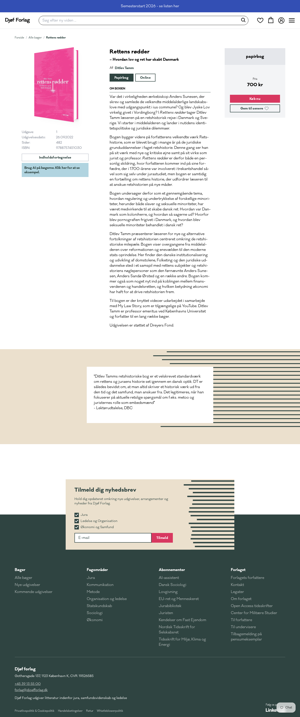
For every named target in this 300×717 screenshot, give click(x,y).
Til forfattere (241, 620)
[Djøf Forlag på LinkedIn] (275, 710)
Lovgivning (168, 591)
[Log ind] (281, 20)
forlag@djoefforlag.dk (31, 690)
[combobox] (140, 20)
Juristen (166, 613)
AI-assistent (169, 577)
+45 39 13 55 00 (28, 684)
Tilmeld (162, 538)
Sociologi (95, 613)
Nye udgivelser (27, 584)
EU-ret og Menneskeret (179, 599)
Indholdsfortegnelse (55, 157)
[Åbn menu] (292, 20)
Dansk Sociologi (172, 584)
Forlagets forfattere (247, 577)
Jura (91, 577)
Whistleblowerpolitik (110, 711)
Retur (89, 711)
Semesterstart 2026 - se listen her (150, 6)
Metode (93, 591)
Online (145, 77)
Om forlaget (241, 599)
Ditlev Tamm (124, 68)
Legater (237, 591)
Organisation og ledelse (107, 599)
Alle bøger (35, 37)
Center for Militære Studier (254, 613)
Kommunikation (100, 584)
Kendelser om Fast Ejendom (182, 620)
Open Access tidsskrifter (252, 606)
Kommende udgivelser (33, 591)
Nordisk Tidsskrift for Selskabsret (177, 630)
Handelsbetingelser (70, 711)
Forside (19, 37)
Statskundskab (99, 606)
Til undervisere (243, 627)
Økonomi (95, 620)
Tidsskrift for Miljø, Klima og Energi (182, 642)
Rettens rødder (56, 37)
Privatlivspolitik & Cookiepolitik (34, 711)
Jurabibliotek (170, 606)
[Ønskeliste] (260, 20)
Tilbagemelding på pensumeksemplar (246, 637)
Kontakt (237, 584)
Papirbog (121, 77)
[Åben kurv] (271, 20)
